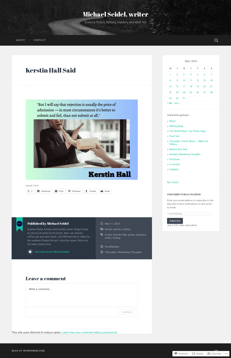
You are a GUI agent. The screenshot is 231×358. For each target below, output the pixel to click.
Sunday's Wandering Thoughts (185, 154)
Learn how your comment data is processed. (89, 332)
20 (204, 86)
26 (197, 92)
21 (211, 86)
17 (184, 86)
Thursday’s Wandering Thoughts (123, 252)
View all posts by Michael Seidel (51, 251)
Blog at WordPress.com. (28, 350)
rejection (140, 234)
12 (197, 80)
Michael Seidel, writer (115, 14)
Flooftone (174, 159)
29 (170, 98)
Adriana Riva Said (178, 149)
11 (191, 80)
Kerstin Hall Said (51, 70)
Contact (39, 40)
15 (170, 86)
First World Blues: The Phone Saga (187, 131)
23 (177, 92)
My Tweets (173, 182)
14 (211, 80)
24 (184, 92)
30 (177, 98)
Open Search (216, 40)
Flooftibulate (112, 246)
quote (131, 234)
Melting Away (176, 126)
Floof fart (174, 136)
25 (191, 92)
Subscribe (175, 220)
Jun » (177, 103)
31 (184, 98)
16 (177, 86)
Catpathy (174, 169)
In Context (174, 164)
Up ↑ (217, 350)
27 (204, 92)
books (108, 229)
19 (197, 86)
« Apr (169, 103)
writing (126, 229)
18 (191, 86)
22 (170, 92)
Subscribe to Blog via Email (184, 194)
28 (211, 92)
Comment (127, 312)
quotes (117, 229)
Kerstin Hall (119, 234)
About (20, 40)
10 (184, 80)
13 (204, 80)
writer (108, 237)
